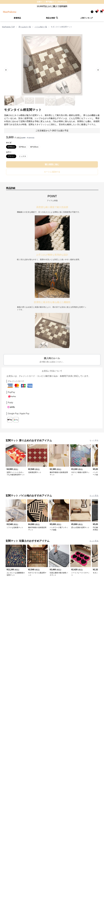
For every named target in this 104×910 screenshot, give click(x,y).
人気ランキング (86, 18)
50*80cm (11, 147)
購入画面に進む (52, 164)
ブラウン (11, 156)
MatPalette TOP (8, 27)
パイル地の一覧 (41, 27)
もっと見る (94, 440)
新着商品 (17, 18)
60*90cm (22, 147)
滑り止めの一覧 (25, 27)
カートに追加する (52, 172)
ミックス (22, 156)
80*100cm (34, 147)
